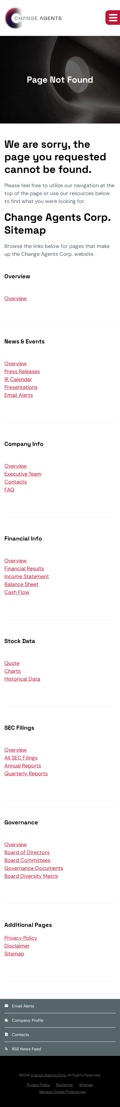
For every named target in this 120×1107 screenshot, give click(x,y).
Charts (12, 671)
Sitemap (14, 953)
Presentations (21, 387)
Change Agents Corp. (49, 1075)
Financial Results (24, 568)
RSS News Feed (26, 1049)
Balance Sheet (21, 584)
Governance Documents (33, 868)
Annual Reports (22, 765)
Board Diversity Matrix (31, 876)
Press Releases (22, 371)
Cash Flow (16, 592)
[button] (112, 17)
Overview (15, 298)
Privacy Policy (20, 937)
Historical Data (22, 678)
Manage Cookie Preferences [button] (62, 1091)
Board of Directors (27, 852)
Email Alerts (18, 395)
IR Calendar (18, 379)
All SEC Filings (21, 757)
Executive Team (22, 473)
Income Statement (26, 576)
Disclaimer (17, 945)
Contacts (15, 481)
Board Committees (27, 860)
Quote (12, 663)
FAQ (9, 489)
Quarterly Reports (26, 773)
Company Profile (27, 1020)
